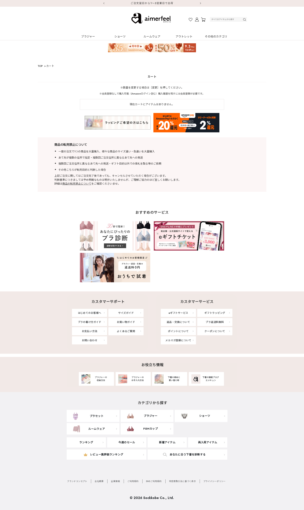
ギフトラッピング (214, 313)
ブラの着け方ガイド (89, 322)
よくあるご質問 (126, 331)
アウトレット (184, 36)
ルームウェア (152, 36)
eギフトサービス (178, 313)
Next (200, 3)
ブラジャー (88, 36)
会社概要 (99, 481)
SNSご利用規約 (154, 481)
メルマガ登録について (178, 340)
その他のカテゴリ (216, 36)
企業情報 (115, 481)
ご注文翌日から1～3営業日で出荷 (152, 3)
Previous (103, 3)
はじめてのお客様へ (89, 313)
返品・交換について (178, 322)
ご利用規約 (133, 481)
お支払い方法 (89, 331)
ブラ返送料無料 (215, 322)
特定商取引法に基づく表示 (182, 481)
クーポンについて (214, 331)
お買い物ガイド (126, 322)
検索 (245, 19)
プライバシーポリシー (214, 481)
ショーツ (120, 36)
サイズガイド (126, 313)
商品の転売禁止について (76, 184)
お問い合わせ (89, 340)
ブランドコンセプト (77, 481)
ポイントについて (178, 331)
